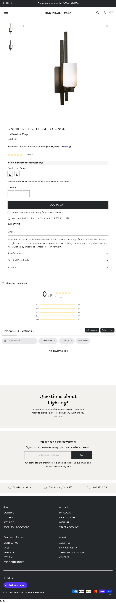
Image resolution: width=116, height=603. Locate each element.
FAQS (6, 548)
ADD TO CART (58, 205)
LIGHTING (8, 513)
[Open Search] (97, 12)
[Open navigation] (6, 13)
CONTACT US (10, 543)
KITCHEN (8, 518)
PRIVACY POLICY (68, 548)
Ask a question (92, 330)
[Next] (30, 26)
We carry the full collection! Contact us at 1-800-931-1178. (41, 219)
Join (81, 455)
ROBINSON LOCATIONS (16, 527)
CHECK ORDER (67, 518)
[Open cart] (111, 12)
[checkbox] (83, 341)
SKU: (10, 224)
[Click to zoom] (107, 26)
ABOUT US (64, 543)
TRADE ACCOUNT (69, 527)
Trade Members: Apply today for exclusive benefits (37, 213)
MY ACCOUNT (67, 513)
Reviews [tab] (9, 331)
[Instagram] (7, 3)
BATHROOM (9, 523)
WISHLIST (64, 523)
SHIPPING (8, 553)
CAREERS (64, 557)
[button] (58, 305)
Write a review (107, 330)
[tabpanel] (58, 361)
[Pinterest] (11, 3)
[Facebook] (3, 3)
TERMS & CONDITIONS (71, 553)
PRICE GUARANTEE (13, 562)
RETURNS (8, 557)
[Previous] (23, 26)
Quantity (12, 188)
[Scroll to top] (110, 595)
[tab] (26, 332)
